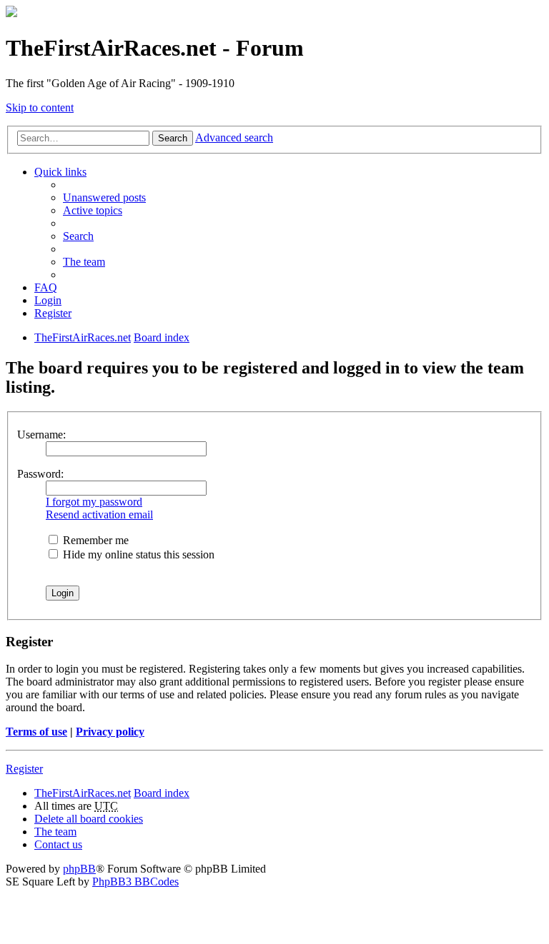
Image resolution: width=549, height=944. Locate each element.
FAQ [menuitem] (45, 287)
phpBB (79, 869)
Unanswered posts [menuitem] (104, 197)
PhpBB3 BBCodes (135, 881)
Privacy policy (110, 731)
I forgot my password (94, 502)
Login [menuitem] (47, 300)
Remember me (94, 540)
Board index (161, 793)
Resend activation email (99, 514)
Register (24, 769)
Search (172, 138)
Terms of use (36, 731)
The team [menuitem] (84, 262)
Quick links (60, 172)
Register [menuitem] (52, 313)
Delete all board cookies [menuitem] (88, 819)
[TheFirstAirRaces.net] (11, 13)
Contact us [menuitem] (58, 844)
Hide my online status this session (137, 554)
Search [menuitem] (78, 236)
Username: (41, 434)
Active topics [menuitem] (92, 210)
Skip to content (40, 107)
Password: (40, 474)
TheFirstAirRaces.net (82, 793)
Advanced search (234, 137)
